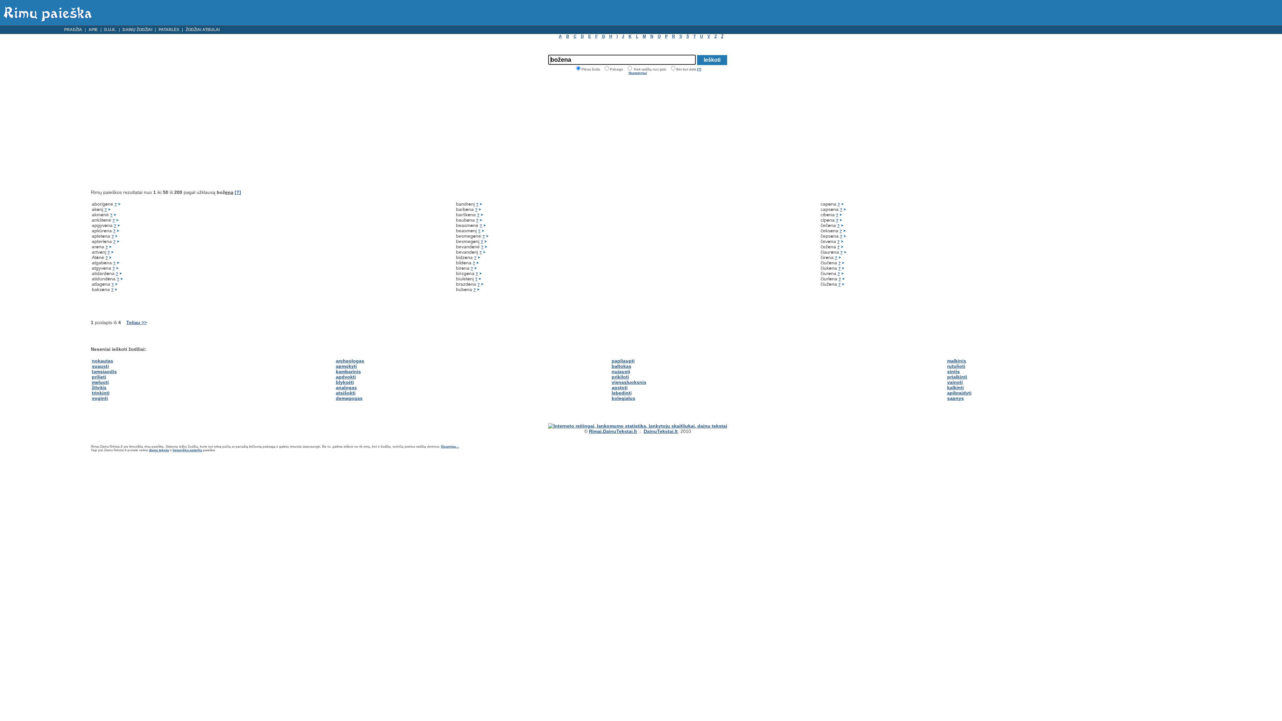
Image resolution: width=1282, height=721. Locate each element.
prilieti (99, 377)
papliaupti (623, 361)
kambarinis (348, 371)
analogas (346, 387)
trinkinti (101, 393)
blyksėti (345, 382)
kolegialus (623, 398)
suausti (100, 366)
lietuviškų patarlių (187, 450)
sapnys (955, 398)
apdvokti (346, 377)
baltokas (621, 366)
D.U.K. (110, 29)
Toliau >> (136, 322)
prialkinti (957, 377)
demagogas (349, 398)
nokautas (102, 361)
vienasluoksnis (629, 382)
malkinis (956, 361)
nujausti (621, 371)
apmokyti (346, 366)
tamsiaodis (104, 371)
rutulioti (956, 366)
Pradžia (73, 29)
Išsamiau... (450, 446)
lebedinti (622, 393)
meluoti (100, 382)
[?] (699, 69)
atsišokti (346, 393)
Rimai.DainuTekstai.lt (613, 431)
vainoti (955, 382)
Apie (93, 29)
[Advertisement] (147, 132)
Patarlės (169, 29)
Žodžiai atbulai (203, 29)
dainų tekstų (159, 450)
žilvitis (99, 387)
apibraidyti (959, 393)
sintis (953, 371)
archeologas (350, 361)
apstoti (620, 387)
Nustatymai (638, 73)
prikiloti (620, 377)
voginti (100, 398)
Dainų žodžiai (137, 29)
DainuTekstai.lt (661, 431)
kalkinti (955, 387)
